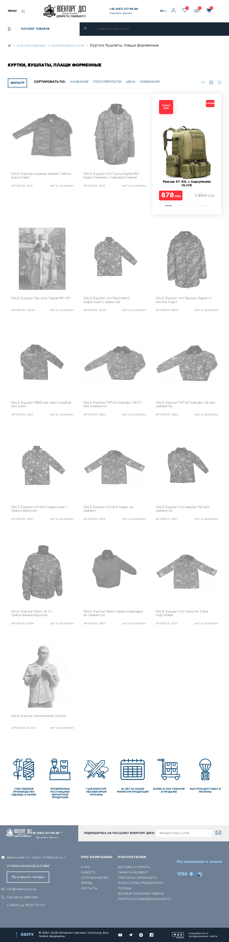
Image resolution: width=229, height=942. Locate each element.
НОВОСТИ (88, 872)
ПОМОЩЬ (124, 888)
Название (79, 82)
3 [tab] (191, 205)
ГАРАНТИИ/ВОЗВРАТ (133, 872)
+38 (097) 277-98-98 (123, 9)
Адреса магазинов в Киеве (28, 865)
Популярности (107, 82)
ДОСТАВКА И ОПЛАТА (134, 867)
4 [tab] (203, 205)
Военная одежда (31, 46)
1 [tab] (168, 205)
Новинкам (149, 82)
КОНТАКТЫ (89, 888)
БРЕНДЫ (87, 883)
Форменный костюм (67, 46)
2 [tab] (180, 205)
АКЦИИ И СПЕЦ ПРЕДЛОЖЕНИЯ (140, 883)
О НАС (85, 867)
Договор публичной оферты (141, 893)
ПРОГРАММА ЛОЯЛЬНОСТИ (137, 877)
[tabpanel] (186, 151)
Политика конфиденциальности (144, 899)
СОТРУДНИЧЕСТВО (94, 877)
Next (161, 154)
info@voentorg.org (21, 889)
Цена (130, 82)
